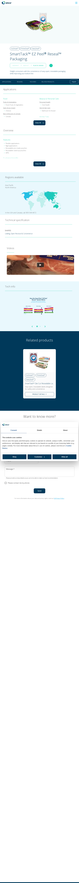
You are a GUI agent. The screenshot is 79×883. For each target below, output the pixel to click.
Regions (20, 82)
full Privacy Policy (59, 498)
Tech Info (33, 82)
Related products (48, 82)
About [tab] (65, 430)
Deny (14, 457)
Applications (6, 82)
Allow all (64, 457)
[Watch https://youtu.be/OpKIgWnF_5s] (40, 265)
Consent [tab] (14, 430)
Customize (38, 457)
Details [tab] (39, 430)
